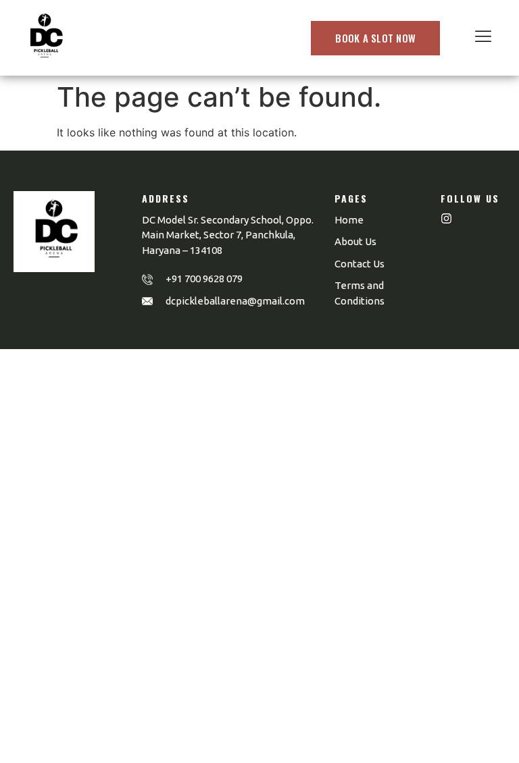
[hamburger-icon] (483, 38)
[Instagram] (446, 218)
